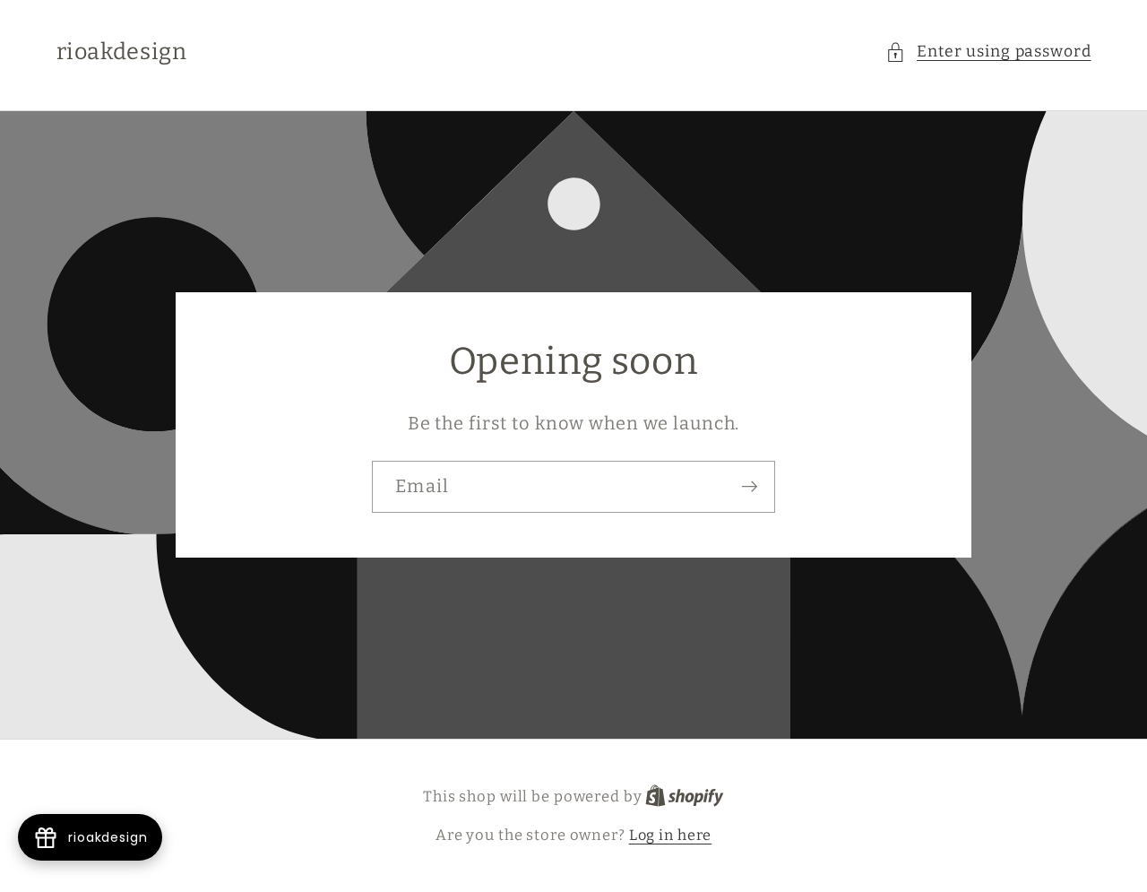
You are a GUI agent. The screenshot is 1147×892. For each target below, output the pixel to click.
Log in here (670, 835)
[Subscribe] (749, 487)
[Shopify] (684, 796)
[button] (988, 52)
